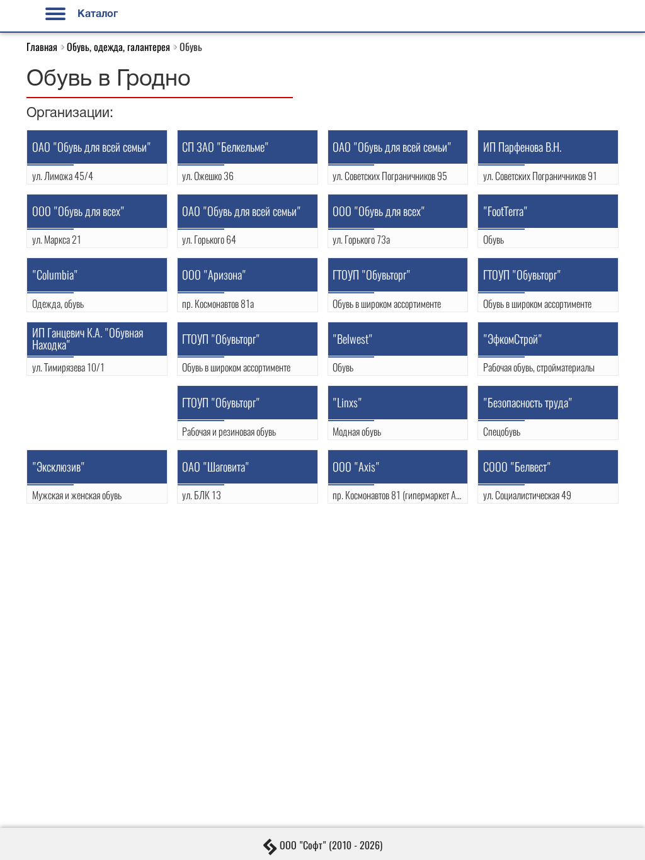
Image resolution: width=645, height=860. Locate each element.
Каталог (96, 14)
